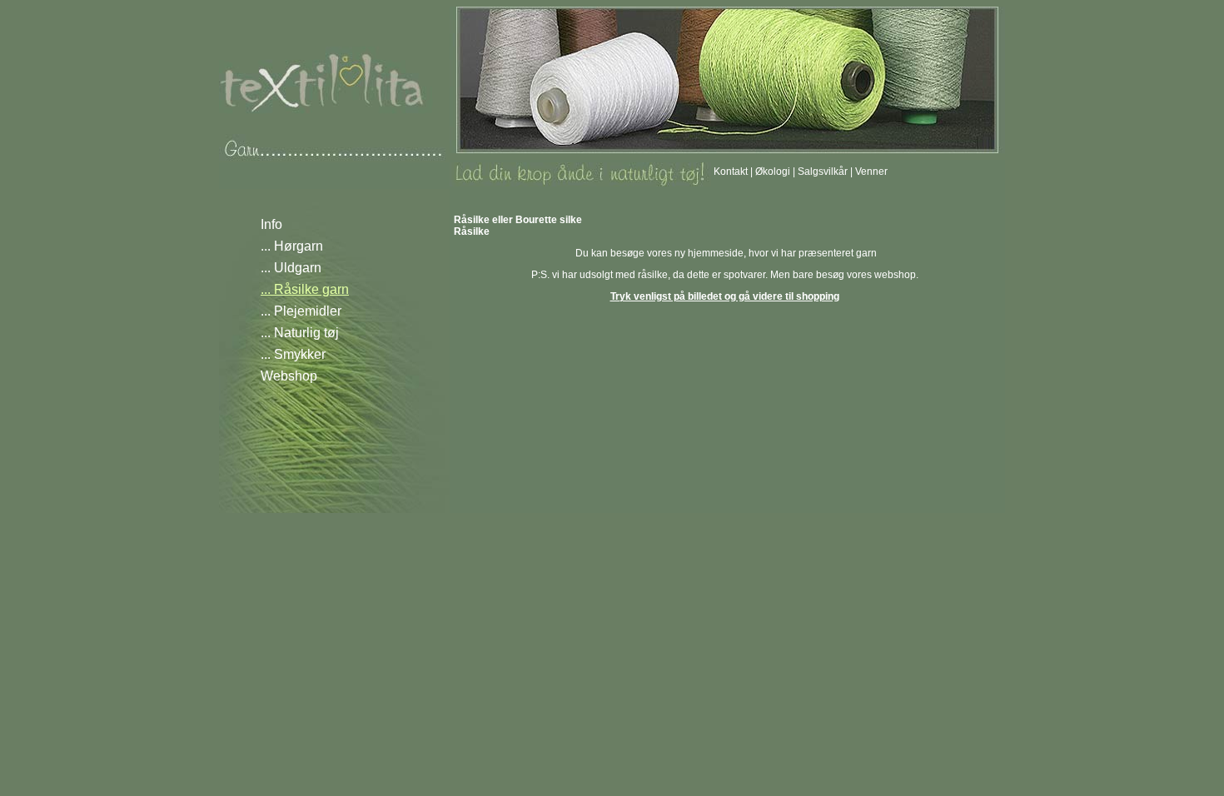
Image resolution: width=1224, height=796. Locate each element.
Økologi (772, 171)
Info (271, 224)
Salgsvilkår (823, 171)
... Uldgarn (291, 268)
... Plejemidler (301, 311)
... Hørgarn (292, 246)
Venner (871, 171)
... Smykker (293, 354)
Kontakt (731, 171)
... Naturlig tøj (300, 333)
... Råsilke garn (305, 289)
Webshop (289, 376)
